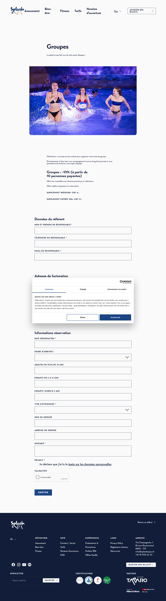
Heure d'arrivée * (45, 352)
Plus (116, 11)
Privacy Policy (116, 543)
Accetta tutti (115, 317)
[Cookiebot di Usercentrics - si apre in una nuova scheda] (121, 282)
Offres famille (91, 555)
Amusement (32, 11)
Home (17, 11)
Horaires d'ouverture (94, 11)
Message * (40, 443)
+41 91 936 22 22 (144, 554)
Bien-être (48, 11)
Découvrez (115, 551)
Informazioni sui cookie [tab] (117, 289)
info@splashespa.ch (145, 551)
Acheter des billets (137, 11)
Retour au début (145, 522)
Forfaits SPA (90, 551)
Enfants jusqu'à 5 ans (47, 391)
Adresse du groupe (46, 430)
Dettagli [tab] (83, 289)
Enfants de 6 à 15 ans (47, 378)
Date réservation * (45, 339)
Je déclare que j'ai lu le (75, 464)
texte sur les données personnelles (89, 464)
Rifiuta (82, 317)
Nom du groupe (43, 417)
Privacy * (40, 460)
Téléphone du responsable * (51, 238)
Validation (41, 471)
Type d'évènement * (45, 404)
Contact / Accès (67, 543)
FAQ (62, 555)
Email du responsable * (48, 251)
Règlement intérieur (119, 547)
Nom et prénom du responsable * (53, 225)
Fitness (64, 11)
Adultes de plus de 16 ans (49, 365)
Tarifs (78, 11)
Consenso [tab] (49, 289)
